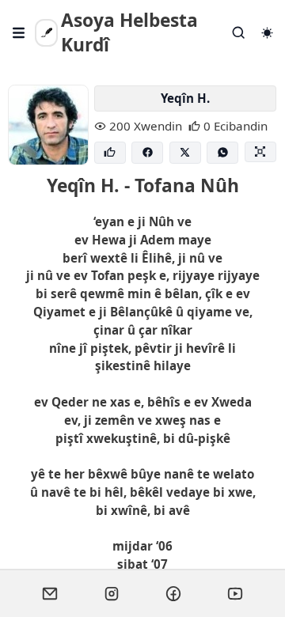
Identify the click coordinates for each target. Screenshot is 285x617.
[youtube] (235, 593)
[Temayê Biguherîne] (267, 33)
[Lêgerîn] (239, 33)
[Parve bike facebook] (147, 153)
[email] (50, 593)
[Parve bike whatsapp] (222, 153)
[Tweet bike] (185, 153)
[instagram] (112, 593)
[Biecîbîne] (110, 153)
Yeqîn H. (185, 98)
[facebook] (173, 593)
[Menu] (19, 33)
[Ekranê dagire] (260, 152)
